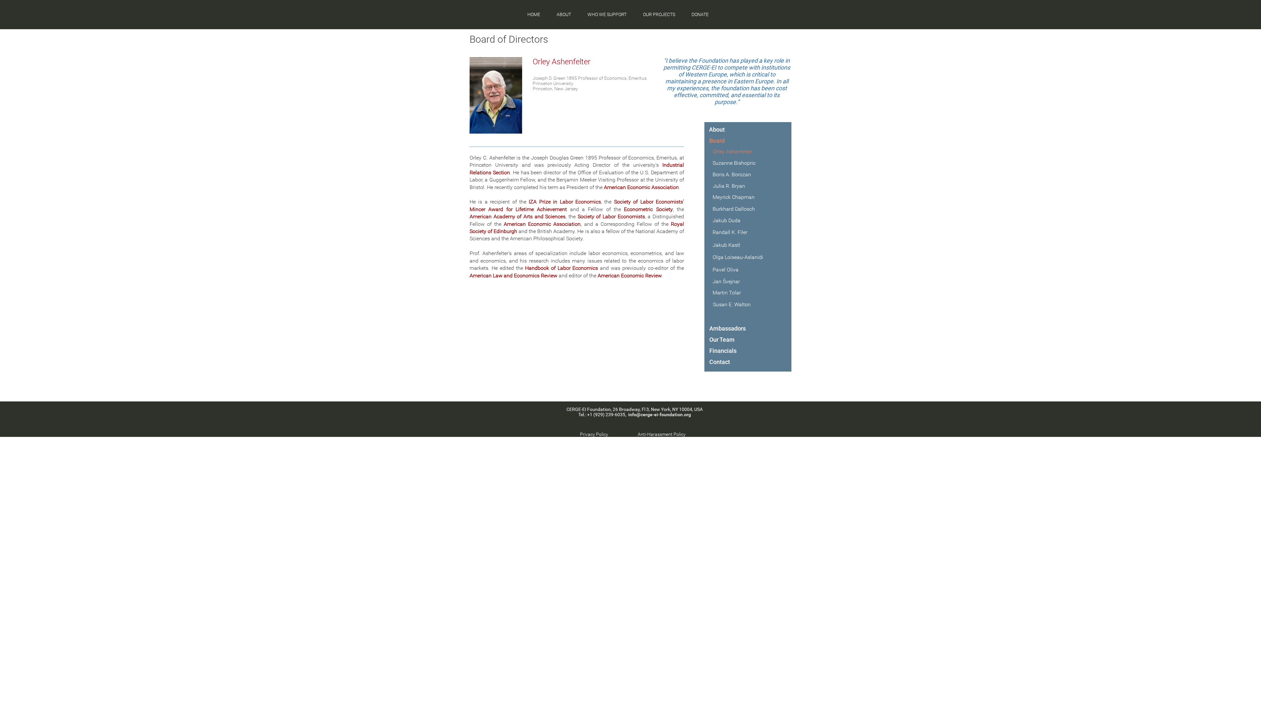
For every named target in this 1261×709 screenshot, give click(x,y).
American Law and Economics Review (513, 275)
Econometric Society (648, 209)
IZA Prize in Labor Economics (565, 202)
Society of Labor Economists (611, 216)
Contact (719, 361)
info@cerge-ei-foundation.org (659, 414)
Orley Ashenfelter (561, 61)
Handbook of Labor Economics (561, 268)
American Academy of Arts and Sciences (517, 216)
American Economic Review (630, 275)
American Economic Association (641, 187)
